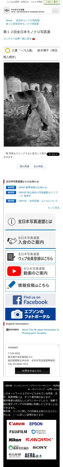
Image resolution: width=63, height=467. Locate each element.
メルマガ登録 (36, 2)
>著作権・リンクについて (16, 386)
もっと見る (54, 207)
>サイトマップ (38, 389)
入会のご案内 (52, 2)
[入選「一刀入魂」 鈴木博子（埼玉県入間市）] (31, 104)
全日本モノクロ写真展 (27, 20)
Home (9, 20)
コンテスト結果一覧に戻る (17, 38)
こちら (13, 414)
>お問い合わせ (53, 389)
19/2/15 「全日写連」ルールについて (38, 200)
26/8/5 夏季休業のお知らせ (32, 187)
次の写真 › (39, 166)
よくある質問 (13, 2)
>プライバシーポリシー (40, 386)
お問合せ (25, 2)
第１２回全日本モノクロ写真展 (22, 23)
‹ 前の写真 (23, 166)
